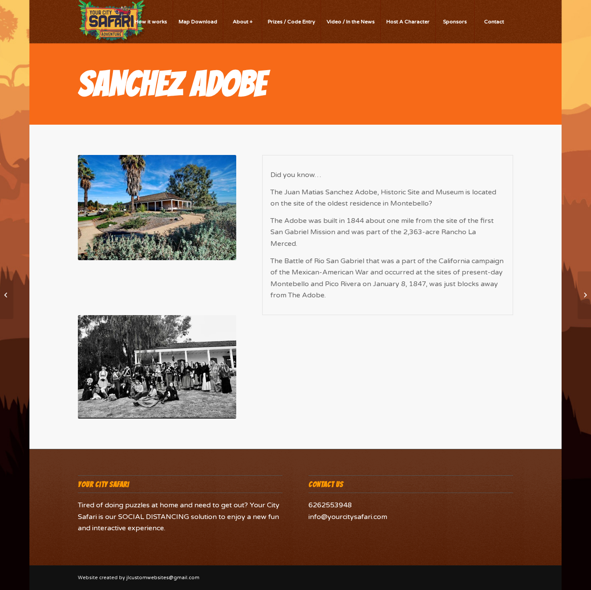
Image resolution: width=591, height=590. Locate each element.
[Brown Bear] (584, 295)
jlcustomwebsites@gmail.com (162, 577)
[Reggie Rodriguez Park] (6, 295)
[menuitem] (150, 21)
